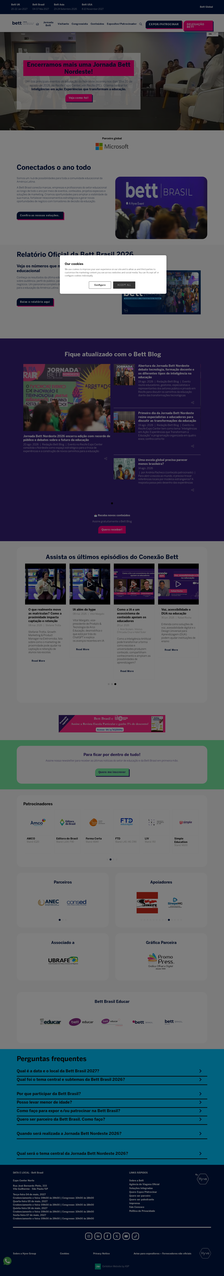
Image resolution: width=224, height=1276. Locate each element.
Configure (100, 285)
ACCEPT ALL (124, 285)
